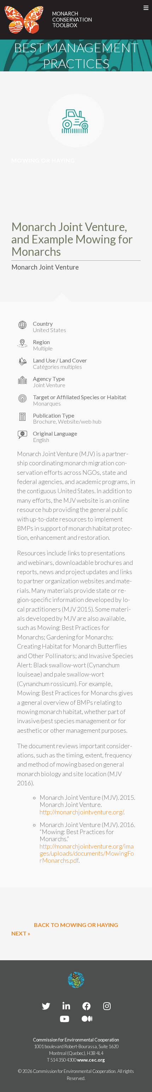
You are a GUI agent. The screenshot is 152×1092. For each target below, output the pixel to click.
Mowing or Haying (43, 160)
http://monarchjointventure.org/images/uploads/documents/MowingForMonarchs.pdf (87, 853)
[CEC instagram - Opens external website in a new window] (107, 1006)
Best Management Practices (76, 55)
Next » (20, 933)
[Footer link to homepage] (76, 980)
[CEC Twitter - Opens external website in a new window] (46, 1006)
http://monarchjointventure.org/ (81, 812)
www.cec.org (91, 1060)
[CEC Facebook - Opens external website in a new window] (87, 1006)
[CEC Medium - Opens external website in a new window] (87, 1018)
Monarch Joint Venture (45, 267)
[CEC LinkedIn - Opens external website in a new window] (66, 1006)
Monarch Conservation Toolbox (72, 19)
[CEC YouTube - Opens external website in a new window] (64, 1018)
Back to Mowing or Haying (76, 924)
